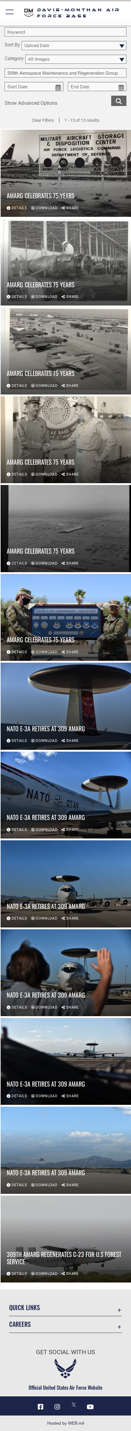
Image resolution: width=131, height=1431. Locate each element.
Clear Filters (43, 120)
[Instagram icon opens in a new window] (57, 1407)
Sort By (12, 45)
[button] (10, 13)
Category (14, 58)
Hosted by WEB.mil (65, 1423)
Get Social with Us (65, 1352)
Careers (20, 1324)
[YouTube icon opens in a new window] (90, 1407)
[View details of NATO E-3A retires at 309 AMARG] (66, 706)
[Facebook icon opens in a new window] (40, 1407)
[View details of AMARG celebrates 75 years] (66, 173)
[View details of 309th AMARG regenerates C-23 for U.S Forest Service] (66, 1239)
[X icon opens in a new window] (73, 1404)
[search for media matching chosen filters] (118, 100)
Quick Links (24, 1307)
